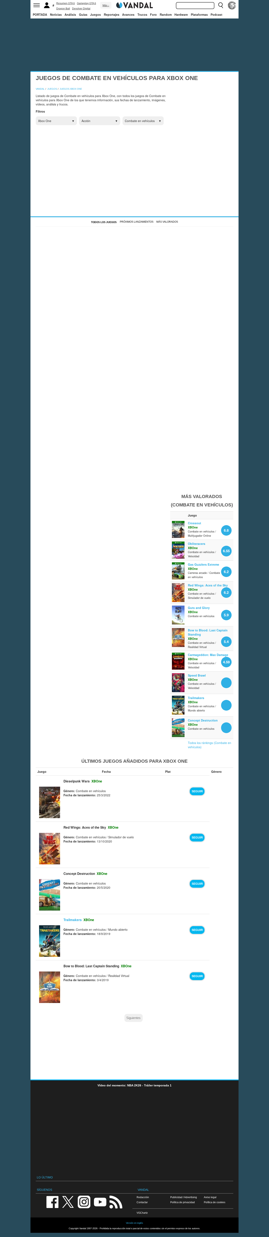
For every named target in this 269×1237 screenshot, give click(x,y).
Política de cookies (214, 1202)
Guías (83, 14)
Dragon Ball (63, 8)
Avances (128, 14)
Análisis (70, 14)
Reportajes (111, 14)
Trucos (142, 14)
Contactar (142, 1202)
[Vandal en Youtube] (100, 1201)
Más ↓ (106, 5)
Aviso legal (210, 1197)
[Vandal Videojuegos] (134, 5)
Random (166, 14)
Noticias (56, 14)
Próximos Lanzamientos (136, 221)
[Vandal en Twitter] (68, 1201)
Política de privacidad (182, 1202)
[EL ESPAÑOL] (232, 5)
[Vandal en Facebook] (52, 1201)
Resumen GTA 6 (65, 3)
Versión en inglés (134, 1223)
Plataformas (199, 14)
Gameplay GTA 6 (86, 3)
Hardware (181, 14)
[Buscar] (220, 5)
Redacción (143, 1197)
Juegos (95, 14)
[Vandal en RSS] (116, 1201)
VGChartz (142, 1212)
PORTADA (40, 14)
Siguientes (133, 1018)
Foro (153, 14)
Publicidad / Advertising (183, 1197)
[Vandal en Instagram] (84, 1201)
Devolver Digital (81, 8)
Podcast (216, 14)
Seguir (197, 791)
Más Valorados (167, 221)
